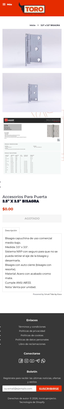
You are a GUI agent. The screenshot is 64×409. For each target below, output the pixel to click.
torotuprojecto (47, 398)
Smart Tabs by (50, 294)
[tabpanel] (32, 262)
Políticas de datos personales (32, 339)
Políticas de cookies (32, 335)
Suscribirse (49, 388)
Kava (59, 294)
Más (9, 4)
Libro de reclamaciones (32, 344)
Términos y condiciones (32, 326)
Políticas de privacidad (32, 331)
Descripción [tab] (11, 230)
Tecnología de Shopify (32, 402)
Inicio (32, 25)
